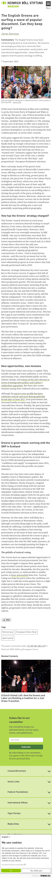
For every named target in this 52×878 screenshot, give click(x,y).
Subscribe (26, 747)
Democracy (7, 632)
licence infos (17, 102)
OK (11, 871)
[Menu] (48, 3)
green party (7, 638)
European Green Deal (26, 632)
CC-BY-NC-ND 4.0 (35, 646)
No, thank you (36, 871)
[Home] (22, 4)
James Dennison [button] (10, 34)
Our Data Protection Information (13, 865)
